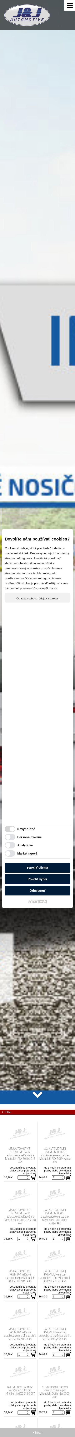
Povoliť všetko (37, 868)
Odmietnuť (37, 890)
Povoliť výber (37, 879)
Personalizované (29, 837)
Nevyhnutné (26, 829)
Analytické (25, 845)
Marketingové (27, 853)
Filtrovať (37, 1432)
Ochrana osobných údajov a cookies (37, 598)
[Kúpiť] (33, 1177)
